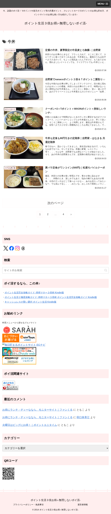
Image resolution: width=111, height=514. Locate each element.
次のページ (55, 203)
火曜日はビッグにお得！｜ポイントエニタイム (29, 425)
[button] (105, 270)
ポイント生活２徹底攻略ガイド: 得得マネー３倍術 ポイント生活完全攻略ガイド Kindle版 (51, 297)
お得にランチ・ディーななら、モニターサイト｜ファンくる (37, 409)
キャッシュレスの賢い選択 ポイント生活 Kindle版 (30, 301)
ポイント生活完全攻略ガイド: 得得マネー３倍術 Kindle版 (34, 292)
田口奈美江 (83, 417)
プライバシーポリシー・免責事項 (28, 504)
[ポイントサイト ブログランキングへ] (10, 387)
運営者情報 (83, 504)
